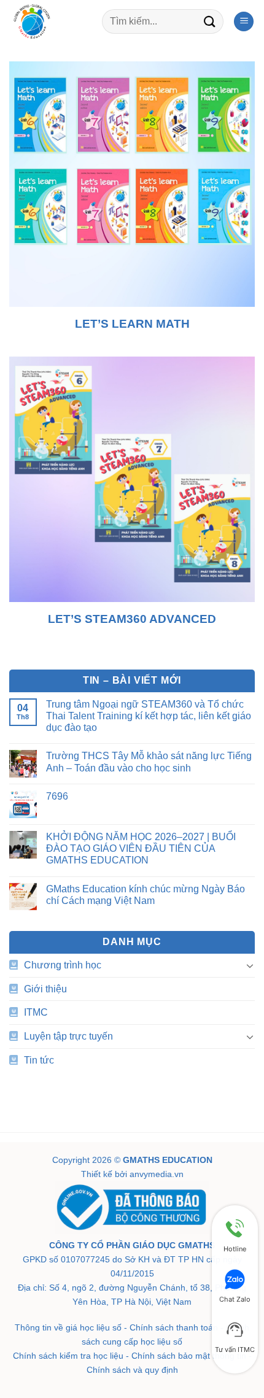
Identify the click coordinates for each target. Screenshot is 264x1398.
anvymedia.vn (157, 1174)
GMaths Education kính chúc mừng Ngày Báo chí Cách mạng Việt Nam (145, 895)
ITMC (36, 1012)
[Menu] (244, 22)
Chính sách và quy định (132, 1370)
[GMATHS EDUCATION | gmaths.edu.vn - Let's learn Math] (51, 21)
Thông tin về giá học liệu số (68, 1327)
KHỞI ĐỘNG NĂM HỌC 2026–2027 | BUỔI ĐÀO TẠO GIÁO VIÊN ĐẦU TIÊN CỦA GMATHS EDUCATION (141, 848)
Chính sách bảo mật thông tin (188, 1356)
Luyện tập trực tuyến (68, 1036)
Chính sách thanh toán (174, 1327)
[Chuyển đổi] (250, 965)
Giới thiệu (45, 989)
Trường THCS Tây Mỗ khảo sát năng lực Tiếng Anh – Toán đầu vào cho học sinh (149, 762)
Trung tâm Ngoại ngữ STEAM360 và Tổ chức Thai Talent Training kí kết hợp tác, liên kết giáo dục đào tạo (148, 716)
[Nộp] (210, 21)
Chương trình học (62, 965)
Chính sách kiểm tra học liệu (68, 1356)
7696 (57, 796)
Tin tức (39, 1060)
